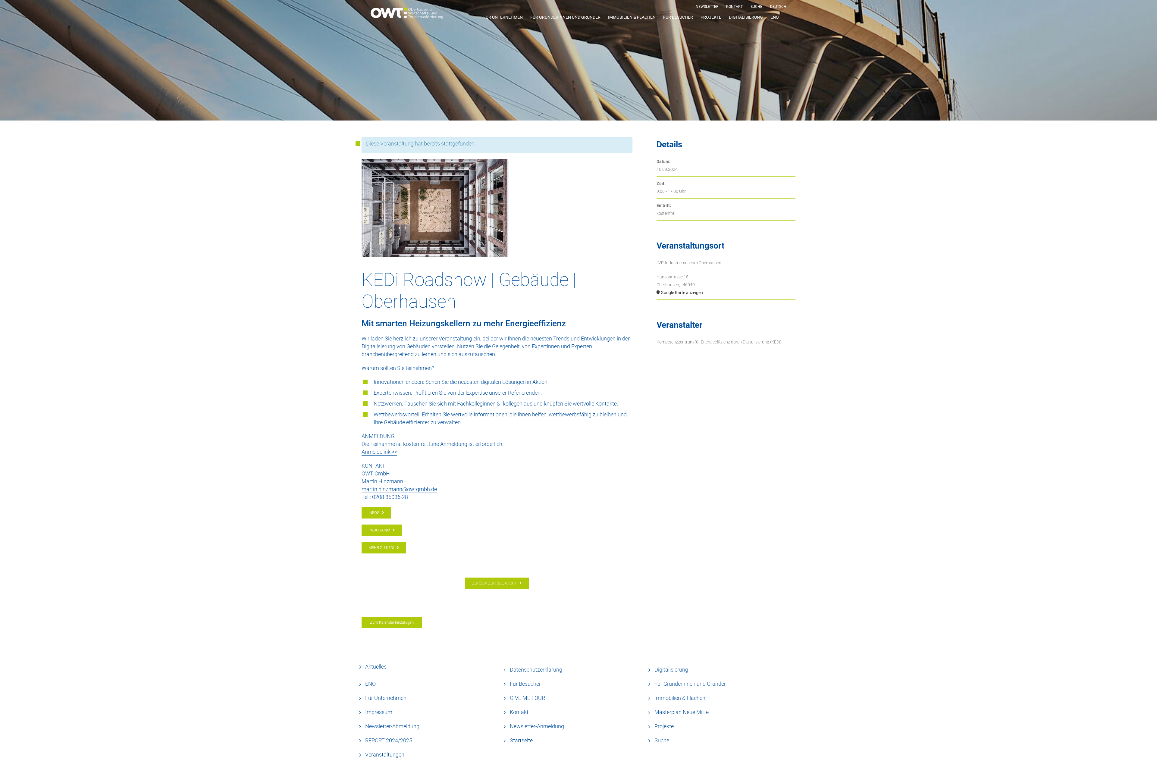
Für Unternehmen (385, 698)
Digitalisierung (671, 669)
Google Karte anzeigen (682, 292)
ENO (370, 684)
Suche (661, 740)
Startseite (521, 740)
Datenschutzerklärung (536, 669)
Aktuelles (376, 666)
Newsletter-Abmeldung (392, 726)
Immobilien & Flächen (679, 698)
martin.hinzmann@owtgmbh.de (399, 489)
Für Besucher (525, 684)
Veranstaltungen (384, 754)
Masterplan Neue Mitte (681, 712)
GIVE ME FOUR (527, 698)
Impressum (378, 712)
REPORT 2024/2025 (388, 740)
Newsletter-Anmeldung (537, 726)
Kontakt (519, 712)
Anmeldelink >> (379, 452)
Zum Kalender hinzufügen (392, 622)
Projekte (664, 726)
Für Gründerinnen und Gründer (690, 684)
